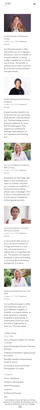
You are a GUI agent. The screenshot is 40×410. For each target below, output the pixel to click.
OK (20, 407)
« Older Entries (10, 333)
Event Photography (12, 385)
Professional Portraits (12, 393)
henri (7, 41)
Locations (8, 389)
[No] (37, 404)
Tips (5, 397)
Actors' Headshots (11, 378)
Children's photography (13, 382)
